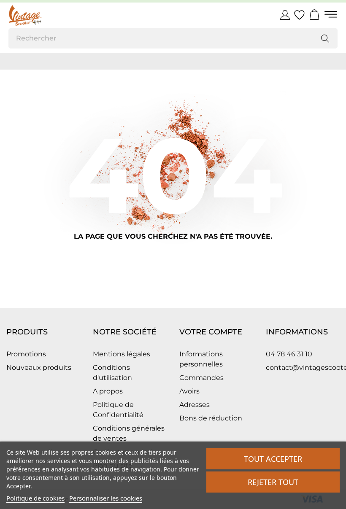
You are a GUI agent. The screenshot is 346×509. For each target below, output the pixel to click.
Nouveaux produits (38, 368)
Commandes (201, 378)
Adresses (194, 405)
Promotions (26, 354)
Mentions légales (121, 354)
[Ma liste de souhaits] (299, 15)
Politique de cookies (35, 498)
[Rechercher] (325, 38)
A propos (108, 391)
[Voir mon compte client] (285, 15)
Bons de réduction (210, 418)
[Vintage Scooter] (46, 15)
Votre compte (210, 332)
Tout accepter (273, 459)
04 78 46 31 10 (289, 354)
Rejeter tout (273, 482)
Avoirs (189, 391)
